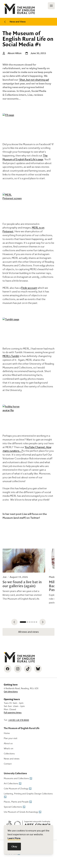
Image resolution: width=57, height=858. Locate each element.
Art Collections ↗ (12, 783)
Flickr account (29, 288)
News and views (11, 758)
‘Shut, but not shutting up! (34, 79)
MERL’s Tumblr (11, 356)
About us (8, 743)
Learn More (14, 838)
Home (7, 733)
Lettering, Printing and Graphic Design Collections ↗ (28, 795)
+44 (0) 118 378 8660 (18, 720)
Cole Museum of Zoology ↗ (18, 788)
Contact (8, 763)
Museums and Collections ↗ (18, 778)
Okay (14, 846)
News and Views (18, 21)
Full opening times (13, 712)
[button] (14, 622)
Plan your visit (10, 738)
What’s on (8, 748)
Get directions (11, 691)
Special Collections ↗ (14, 807)
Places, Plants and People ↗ (18, 801)
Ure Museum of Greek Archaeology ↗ (22, 812)
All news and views (28, 631)
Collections (9, 753)
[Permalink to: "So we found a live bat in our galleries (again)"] (24, 575)
